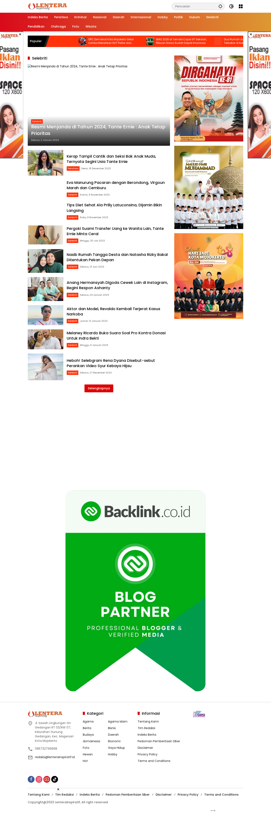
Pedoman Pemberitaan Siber (159, 741)
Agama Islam (117, 721)
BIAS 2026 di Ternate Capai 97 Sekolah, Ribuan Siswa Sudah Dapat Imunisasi (159, 41)
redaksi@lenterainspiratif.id (55, 757)
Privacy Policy (148, 754)
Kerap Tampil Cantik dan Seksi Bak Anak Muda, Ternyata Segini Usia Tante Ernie (111, 159)
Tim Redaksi (146, 728)
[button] (220, 6)
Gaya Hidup (116, 748)
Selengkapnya (99, 388)
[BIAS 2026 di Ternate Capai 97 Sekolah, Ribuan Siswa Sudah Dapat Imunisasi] (128, 41)
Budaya (88, 735)
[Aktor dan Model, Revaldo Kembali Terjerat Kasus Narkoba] (45, 315)
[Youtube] (46, 779)
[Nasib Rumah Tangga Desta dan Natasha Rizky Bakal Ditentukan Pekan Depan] (45, 261)
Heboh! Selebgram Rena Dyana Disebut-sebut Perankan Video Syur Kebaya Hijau (111, 363)
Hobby (112, 754)
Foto (86, 748)
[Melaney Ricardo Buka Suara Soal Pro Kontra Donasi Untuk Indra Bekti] (45, 339)
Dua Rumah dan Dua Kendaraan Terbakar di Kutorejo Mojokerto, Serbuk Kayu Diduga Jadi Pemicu (226, 41)
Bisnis (112, 728)
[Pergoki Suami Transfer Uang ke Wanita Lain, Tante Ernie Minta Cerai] (45, 235)
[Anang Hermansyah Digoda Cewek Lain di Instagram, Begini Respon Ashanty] (45, 289)
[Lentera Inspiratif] (47, 6)
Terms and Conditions (154, 761)
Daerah (113, 735)
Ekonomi (114, 741)
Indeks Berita (147, 735)
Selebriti (37, 121)
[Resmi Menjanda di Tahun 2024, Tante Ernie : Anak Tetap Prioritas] (99, 105)
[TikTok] (54, 779)
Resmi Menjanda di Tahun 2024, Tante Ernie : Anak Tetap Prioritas (98, 130)
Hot (85, 761)
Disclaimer (145, 748)
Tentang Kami (148, 721)
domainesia (91, 741)
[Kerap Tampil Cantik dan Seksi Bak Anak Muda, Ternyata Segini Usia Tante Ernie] (45, 163)
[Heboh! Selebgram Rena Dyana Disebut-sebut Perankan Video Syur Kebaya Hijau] (45, 367)
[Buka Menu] (240, 6)
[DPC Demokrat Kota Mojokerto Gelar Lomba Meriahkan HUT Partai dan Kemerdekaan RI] (60, 41)
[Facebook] (31, 779)
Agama (88, 721)
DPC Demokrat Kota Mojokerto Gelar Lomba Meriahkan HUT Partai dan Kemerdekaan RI (89, 41)
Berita (87, 728)
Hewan (88, 754)
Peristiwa (73, 168)
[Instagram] (39, 779)
